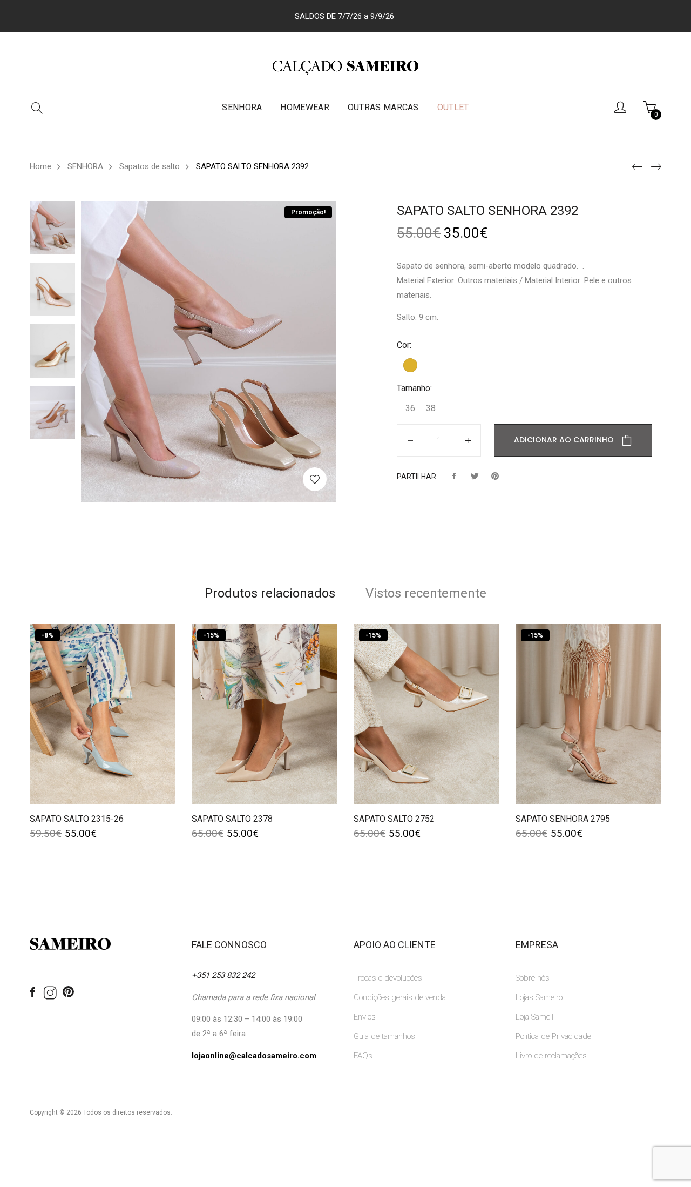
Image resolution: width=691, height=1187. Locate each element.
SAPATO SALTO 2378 (232, 819)
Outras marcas (383, 107)
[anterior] (635, 167)
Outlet (453, 107)
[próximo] (654, 167)
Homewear (304, 107)
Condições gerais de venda (400, 997)
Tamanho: (414, 388)
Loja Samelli (535, 1017)
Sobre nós (533, 978)
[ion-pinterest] (68, 992)
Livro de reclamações (551, 1056)
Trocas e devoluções (388, 978)
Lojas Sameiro (539, 997)
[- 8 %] (102, 714)
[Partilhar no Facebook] (454, 476)
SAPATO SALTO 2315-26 (77, 819)
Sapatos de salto (149, 166)
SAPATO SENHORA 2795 (563, 819)
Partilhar (416, 476)
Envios (365, 1017)
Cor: (404, 345)
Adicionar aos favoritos (315, 479)
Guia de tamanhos (384, 1036)
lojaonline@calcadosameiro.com (254, 1056)
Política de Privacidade (553, 1036)
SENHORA (242, 107)
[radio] (410, 365)
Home (40, 166)
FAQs (363, 1056)
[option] (55, 227)
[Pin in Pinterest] (495, 476)
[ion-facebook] (32, 992)
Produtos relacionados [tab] (270, 593)
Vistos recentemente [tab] (425, 593)
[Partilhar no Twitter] (474, 476)
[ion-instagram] (50, 994)
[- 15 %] (264, 714)
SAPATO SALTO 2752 (394, 819)
